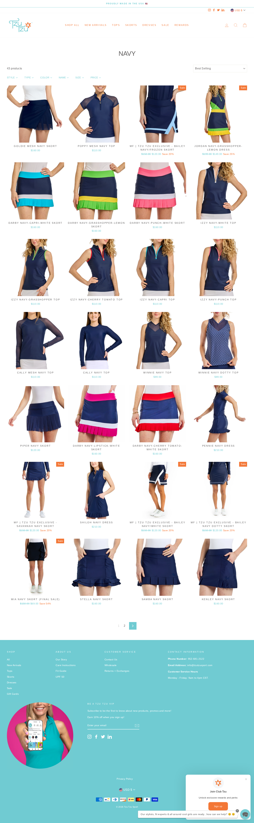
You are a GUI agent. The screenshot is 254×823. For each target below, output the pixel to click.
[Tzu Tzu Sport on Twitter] (103, 737)
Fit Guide (61, 671)
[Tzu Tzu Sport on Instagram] (89, 737)
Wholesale (111, 665)
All (8, 659)
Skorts (131, 25)
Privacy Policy (125, 779)
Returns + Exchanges (117, 671)
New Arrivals (96, 25)
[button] (245, 814)
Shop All (72, 25)
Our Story (61, 659)
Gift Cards (13, 694)
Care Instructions (66, 665)
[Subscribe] (137, 725)
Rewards (182, 25)
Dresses (149, 25)
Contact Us (111, 659)
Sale (165, 25)
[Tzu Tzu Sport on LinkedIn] (110, 737)
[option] (127, 4)
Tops (116, 25)
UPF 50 (60, 677)
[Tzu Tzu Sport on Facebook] (96, 737)
